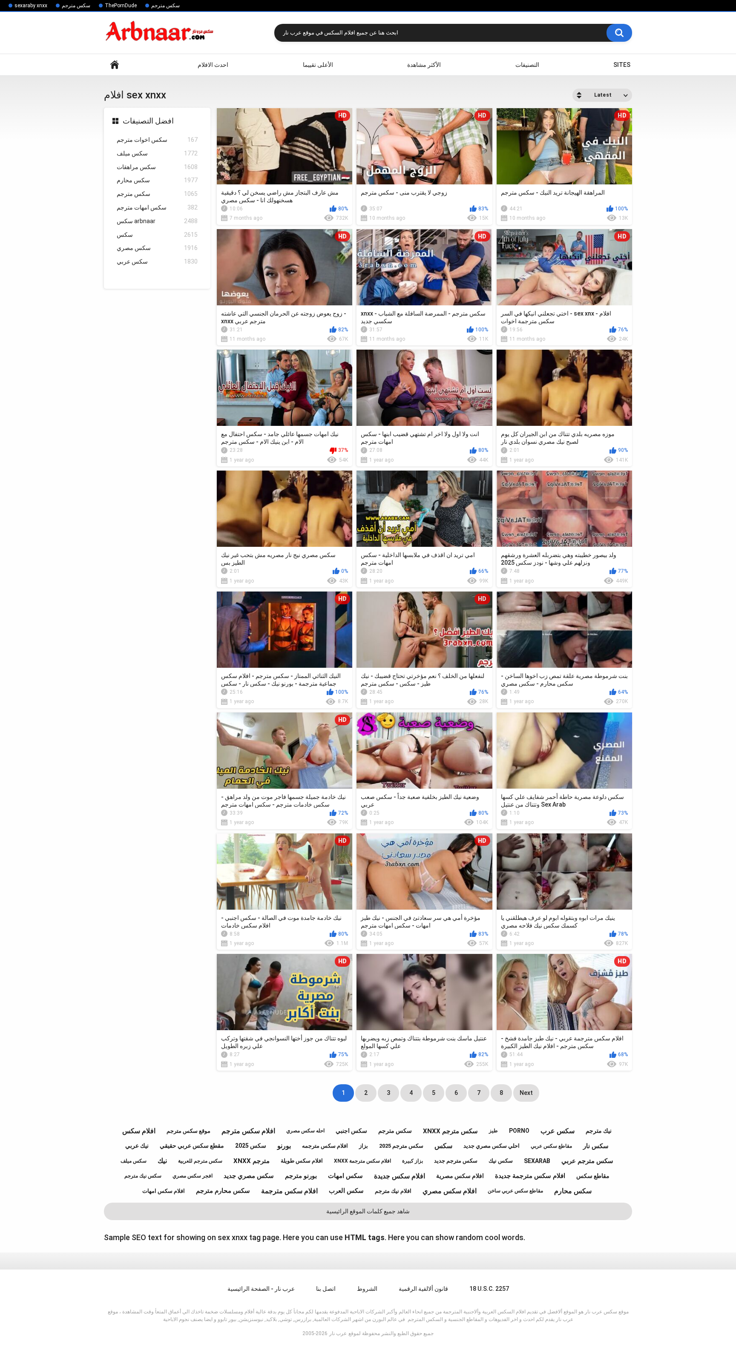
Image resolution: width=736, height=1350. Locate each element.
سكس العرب (346, 1191)
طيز (493, 1131)
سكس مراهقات (157, 167)
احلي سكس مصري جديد (491, 1146)
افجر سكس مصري (192, 1176)
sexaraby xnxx (30, 6)
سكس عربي (157, 261)
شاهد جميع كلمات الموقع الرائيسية (368, 1211)
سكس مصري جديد (249, 1176)
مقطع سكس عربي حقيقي (192, 1145)
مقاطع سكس (593, 1175)
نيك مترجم (599, 1130)
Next (526, 1092)
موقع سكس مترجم (188, 1131)
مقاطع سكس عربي (551, 1146)
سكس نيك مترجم (142, 1176)
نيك (162, 1161)
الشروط (367, 1288)
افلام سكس (138, 1131)
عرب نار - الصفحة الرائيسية (261, 1288)
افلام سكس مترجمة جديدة (530, 1176)
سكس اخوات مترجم (157, 139)
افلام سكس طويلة (302, 1161)
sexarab (537, 1161)
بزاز (363, 1146)
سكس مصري (157, 247)
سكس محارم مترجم (223, 1191)
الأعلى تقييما (318, 64)
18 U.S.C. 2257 (489, 1288)
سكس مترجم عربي (587, 1161)
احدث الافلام (213, 64)
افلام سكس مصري (450, 1191)
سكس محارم (157, 180)
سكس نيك (501, 1161)
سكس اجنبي (351, 1130)
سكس (157, 234)
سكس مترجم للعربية (200, 1161)
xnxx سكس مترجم (450, 1131)
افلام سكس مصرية (460, 1175)
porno (519, 1130)
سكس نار (596, 1146)
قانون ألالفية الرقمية (423, 1288)
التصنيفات (527, 64)
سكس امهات (345, 1176)
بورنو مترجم (301, 1176)
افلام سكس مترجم (248, 1131)
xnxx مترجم (251, 1161)
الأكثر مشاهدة (424, 64)
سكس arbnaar (157, 221)
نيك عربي (137, 1145)
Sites (621, 64)
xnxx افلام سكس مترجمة (362, 1161)
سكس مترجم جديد (455, 1161)
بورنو (284, 1146)
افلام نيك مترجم (393, 1191)
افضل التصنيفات (148, 120)
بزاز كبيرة (412, 1161)
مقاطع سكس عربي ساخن (515, 1191)
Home (114, 65)
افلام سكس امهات (163, 1191)
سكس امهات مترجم (157, 207)
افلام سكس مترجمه (325, 1146)
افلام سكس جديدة (399, 1176)
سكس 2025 (250, 1145)
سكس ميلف (157, 153)
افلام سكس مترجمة (289, 1191)
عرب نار (338, 1333)
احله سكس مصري (305, 1131)
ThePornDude (121, 6)
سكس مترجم (76, 6)
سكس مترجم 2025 (401, 1146)
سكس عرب (557, 1131)
